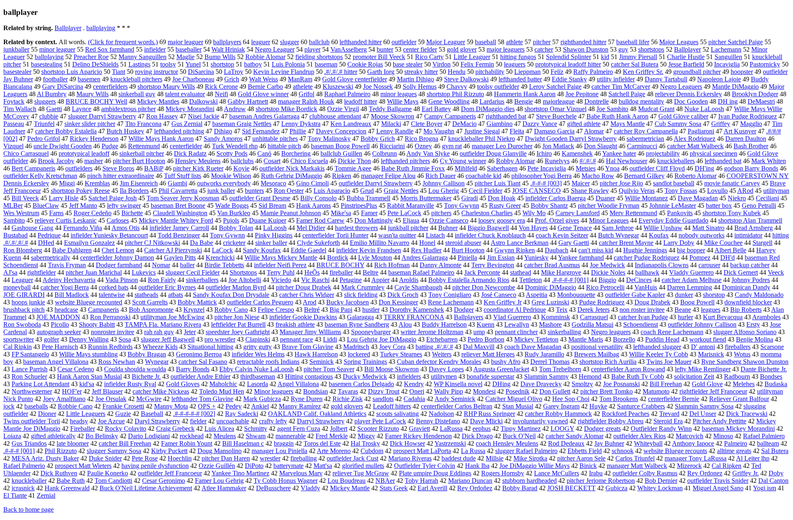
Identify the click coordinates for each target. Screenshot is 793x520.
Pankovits (680, 212)
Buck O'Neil (519, 435)
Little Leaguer (471, 56)
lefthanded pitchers (405, 160)
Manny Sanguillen (142, 56)
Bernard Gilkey (644, 175)
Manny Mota (171, 406)
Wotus (742, 354)
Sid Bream (272, 205)
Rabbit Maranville (410, 205)
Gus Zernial (186, 123)
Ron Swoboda (22, 324)
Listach (435, 235)
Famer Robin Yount (186, 443)
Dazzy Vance (539, 123)
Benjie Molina (754, 339)
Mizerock (689, 465)
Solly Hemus (420, 86)
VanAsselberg (348, 49)
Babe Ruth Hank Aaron (617, 116)
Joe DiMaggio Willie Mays (534, 465)
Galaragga (360, 317)
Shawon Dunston (585, 49)
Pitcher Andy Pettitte (719, 421)
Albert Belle (730, 250)
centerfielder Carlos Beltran (456, 406)
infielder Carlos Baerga (555, 198)
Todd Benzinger (179, 235)
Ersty (753, 324)
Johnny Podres (750, 279)
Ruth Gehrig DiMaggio (291, 175)
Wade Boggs (232, 205)
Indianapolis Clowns (662, 264)
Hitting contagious (309, 376)
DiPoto (254, 465)
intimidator (748, 235)
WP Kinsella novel (458, 383)
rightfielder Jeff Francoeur (713, 391)
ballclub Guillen (341, 153)
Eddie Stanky (569, 79)
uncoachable (232, 421)
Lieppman (527, 71)
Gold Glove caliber (683, 116)
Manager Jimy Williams (310, 331)
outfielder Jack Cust (352, 458)
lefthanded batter (520, 79)
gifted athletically (53, 435)
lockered (359, 354)
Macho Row (598, 175)
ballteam (768, 443)
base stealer (408, 64)
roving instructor (156, 71)
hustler (371, 309)
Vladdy (310, 488)
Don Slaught (600, 146)
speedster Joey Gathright (238, 331)
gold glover (462, 49)
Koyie (241, 168)
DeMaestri (761, 101)
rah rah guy (159, 331)
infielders (409, 376)
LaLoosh (275, 227)
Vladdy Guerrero (691, 272)
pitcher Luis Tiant (497, 183)
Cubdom (372, 450)
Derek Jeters (593, 309)
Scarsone (772, 346)
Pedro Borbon (486, 339)
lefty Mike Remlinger (703, 369)
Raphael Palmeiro (347, 93)
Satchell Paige (626, 93)
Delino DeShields (95, 64)
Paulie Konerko (107, 473)
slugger (289, 41)
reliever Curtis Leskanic (66, 220)
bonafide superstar (490, 376)
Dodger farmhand (119, 264)
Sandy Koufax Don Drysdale (231, 294)
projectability (663, 153)
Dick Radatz (190, 153)
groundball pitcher (697, 71)
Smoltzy (582, 383)
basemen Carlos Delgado (361, 383)
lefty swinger (124, 205)
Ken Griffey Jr (503, 302)
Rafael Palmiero (764, 435)
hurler (685, 317)
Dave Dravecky (541, 383)
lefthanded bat (723, 160)
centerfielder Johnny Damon (117, 257)
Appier (380, 279)
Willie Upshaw (662, 227)
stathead (520, 272)
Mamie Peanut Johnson (290, 212)
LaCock (222, 250)
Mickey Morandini (190, 108)
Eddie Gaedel (308, 250)
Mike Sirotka (530, 458)
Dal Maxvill (478, 346)
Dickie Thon (354, 160)
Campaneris (103, 309)
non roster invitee (642, 309)
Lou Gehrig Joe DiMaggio (381, 339)
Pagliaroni (701, 131)
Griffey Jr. (745, 473)
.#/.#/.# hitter (340, 71)
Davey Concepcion (341, 131)
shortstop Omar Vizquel (555, 108)
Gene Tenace (575, 227)
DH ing (728, 101)
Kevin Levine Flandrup (283, 71)
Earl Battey (436, 108)
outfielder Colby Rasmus (645, 473)
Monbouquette (576, 294)
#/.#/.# (587, 160)
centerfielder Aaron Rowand (628, 369)
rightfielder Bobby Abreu (610, 421)
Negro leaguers (611, 331)
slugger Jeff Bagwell (168, 339)
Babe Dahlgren (72, 250)
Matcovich (689, 435)
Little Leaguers (85, 413)
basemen (89, 79)
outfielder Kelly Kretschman (40, 175)
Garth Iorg (380, 71)
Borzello (624, 339)
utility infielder (616, 79)
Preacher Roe (91, 56)
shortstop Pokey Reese (80, 190)
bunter (385, 49)
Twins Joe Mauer (668, 361)
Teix (561, 309)
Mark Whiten (768, 160)
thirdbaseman (257, 376)
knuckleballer (29, 480)
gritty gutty (257, 346)
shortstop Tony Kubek (732, 212)
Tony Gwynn (461, 205)
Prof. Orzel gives (557, 220)
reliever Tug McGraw (360, 473)
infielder (155, 49)
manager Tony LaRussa (696, 458)
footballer (55, 79)
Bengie (523, 101)
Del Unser (702, 413)
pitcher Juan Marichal (94, 272)
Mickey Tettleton (536, 339)
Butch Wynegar (618, 235)
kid (605, 56)
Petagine (351, 279)
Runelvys (557, 160)
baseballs (36, 406)
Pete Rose (145, 458)
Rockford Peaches (625, 413)
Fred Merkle (332, 435)
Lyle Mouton (375, 257)
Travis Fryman (67, 264)
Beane (682, 309)
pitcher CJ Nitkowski (152, 242)
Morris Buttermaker (425, 198)
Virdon (441, 64)
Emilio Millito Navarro (379, 242)
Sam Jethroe (618, 227)
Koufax (659, 235)
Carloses (118, 220)
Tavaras (348, 391)
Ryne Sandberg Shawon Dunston (744, 361)
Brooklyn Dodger (755, 93)
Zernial (46, 495)
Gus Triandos (29, 443)
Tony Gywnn (227, 235)
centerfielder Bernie (673, 398)
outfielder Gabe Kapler (635, 294)
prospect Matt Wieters (83, 465)
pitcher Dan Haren (226, 458)
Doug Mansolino (219, 450)
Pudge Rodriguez (601, 302)
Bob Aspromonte (151, 309)
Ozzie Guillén (217, 465)
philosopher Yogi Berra (541, 175)
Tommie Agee (353, 168)
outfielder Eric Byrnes (167, 287)
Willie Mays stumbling (88, 354)
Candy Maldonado (759, 294)
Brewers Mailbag (596, 354)
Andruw (235, 108)
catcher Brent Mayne (626, 242)
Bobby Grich (378, 138)
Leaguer (22, 279)
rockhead (192, 435)
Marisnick (711, 354)
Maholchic (223, 383)
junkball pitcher (408, 227)
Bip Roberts (746, 309)
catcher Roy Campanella (646, 131)
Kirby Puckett (169, 450)
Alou (405, 324)
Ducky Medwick (365, 376)
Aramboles (766, 317)
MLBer (13, 205)
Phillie (298, 131)
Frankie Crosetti (123, 406)
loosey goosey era (501, 220)
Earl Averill (432, 488)
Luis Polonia (288, 64)
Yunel (193, 64)
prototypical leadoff (84, 153)
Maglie (185, 56)
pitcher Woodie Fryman (608, 205)
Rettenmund (144, 146)
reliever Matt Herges (488, 354)
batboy (253, 64)
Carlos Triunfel (635, 458)
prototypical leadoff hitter (568, 64)
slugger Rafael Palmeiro (526, 450)
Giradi (469, 198)
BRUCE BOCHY (340, 264)
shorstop (714, 294)
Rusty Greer (505, 205)
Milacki (391, 123)
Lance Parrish (29, 369)
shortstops (651, 49)
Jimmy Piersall (638, 56)
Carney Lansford (578, 212)
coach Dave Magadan (532, 346)
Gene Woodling (449, 101)
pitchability (489, 71)
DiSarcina (201, 71)
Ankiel (260, 406)
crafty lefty (273, 421)
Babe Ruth (71, 480)
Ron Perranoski (110, 317)
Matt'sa (322, 465)
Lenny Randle (394, 131)
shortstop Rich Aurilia (607, 361)
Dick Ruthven (58, 473)
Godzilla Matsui (592, 324)
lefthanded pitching (179, 131)
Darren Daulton (745, 138)
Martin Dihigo (415, 79)
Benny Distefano (438, 421)
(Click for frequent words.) (123, 41)
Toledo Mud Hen (221, 391)
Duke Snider (105, 458)
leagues (710, 309)
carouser (709, 264)
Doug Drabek (652, 302)
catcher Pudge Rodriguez (646, 257)
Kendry (414, 383)
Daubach (556, 250)
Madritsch (356, 346)
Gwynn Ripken (514, 250)
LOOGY (562, 428)
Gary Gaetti (573, 242)
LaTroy (233, 71)
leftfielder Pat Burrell (238, 324)
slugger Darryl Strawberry (102, 116)
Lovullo (717, 190)
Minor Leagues (609, 220)
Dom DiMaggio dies (488, 108)
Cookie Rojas (365, 64)
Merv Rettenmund (633, 212)
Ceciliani (767, 198)
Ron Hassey (162, 116)
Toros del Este (322, 443)
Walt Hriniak (228, 49)
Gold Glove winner (263, 93)
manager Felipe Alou (388, 175)
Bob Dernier (661, 480)
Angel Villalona (298, 383)
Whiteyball (648, 443)
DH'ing (704, 168)
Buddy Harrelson (444, 324)
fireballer (341, 272)
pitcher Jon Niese (236, 317)
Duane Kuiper (267, 220)
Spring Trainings (365, 361)
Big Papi (341, 309)
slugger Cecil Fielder (193, 272)
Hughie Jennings (645, 250)
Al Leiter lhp (752, 458)
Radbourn (737, 376)
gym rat (452, 146)
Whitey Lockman (660, 488)
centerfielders (110, 86)
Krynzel (193, 309)
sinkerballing (564, 331)
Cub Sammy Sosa (678, 123)
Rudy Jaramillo (544, 354)
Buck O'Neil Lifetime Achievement (146, 488)
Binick (588, 465)
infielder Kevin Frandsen (368, 250)
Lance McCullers (556, 473)
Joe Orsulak (110, 398)
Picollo (60, 324)
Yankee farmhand (581, 257)
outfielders (79, 168)
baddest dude (459, 458)
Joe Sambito (612, 108)
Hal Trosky (365, 443)
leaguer (260, 41)
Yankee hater (619, 153)
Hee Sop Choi (570, 398)
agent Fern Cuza (298, 428)
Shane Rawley (590, 190)
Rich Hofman (392, 264)
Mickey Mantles (158, 101)
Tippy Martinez (521, 428)
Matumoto (656, 391)
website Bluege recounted (88, 302)
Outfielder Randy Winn (661, 428)
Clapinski (257, 339)
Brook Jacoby (56, 160)
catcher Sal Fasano (202, 361)
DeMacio (464, 123)
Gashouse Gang (32, 227)
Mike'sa (341, 212)
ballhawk (647, 272)
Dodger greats (602, 428)
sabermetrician (645, 138)
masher (93, 160)
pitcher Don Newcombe (483, 287)
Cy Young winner (463, 160)
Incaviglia (727, 64)
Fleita (517, 131)
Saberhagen (502, 168)
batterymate (288, 465)
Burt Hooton (467, 250)
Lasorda (257, 383)
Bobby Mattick (197, 302)
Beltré (312, 309)
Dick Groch (402, 294)
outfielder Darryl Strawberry (376, 183)
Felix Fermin (477, 64)
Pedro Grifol (43, 138)
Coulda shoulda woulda (135, 369)
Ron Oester (289, 190)
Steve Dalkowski (466, 79)
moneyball (17, 287)
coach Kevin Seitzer (562, 235)
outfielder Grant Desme (259, 198)
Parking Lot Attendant (40, 383)
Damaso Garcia (554, 131)
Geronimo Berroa (199, 354)
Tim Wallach (19, 108)
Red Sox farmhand (109, 49)
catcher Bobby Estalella (66, 131)
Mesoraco (273, 183)
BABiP (153, 168)
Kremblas (97, 183)
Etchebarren (442, 339)
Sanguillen (728, 56)
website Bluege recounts (675, 450)
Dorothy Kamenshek (416, 309)
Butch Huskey (125, 131)
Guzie (123, 413)
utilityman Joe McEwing (172, 317)
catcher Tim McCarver (620, 86)
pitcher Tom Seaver (329, 369)
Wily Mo (534, 212)
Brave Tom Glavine (307, 346)
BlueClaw (46, 205)
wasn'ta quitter (397, 235)
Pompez (699, 257)
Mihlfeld (466, 168)
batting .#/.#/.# (434, 346)
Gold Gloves (182, 383)
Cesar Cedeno (75, 369)
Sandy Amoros (223, 138)
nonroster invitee (112, 331)
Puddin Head (662, 339)
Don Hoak (501, 198)
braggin (284, 443)
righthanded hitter (583, 41)
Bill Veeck (25, 198)
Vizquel (13, 146)
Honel (427, 242)
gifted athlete (584, 123)
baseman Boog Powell (340, 146)
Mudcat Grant (656, 108)
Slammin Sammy (546, 376)
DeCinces (639, 279)
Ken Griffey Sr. (643, 71)
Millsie (494, 458)
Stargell (762, 242)
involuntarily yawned (540, 421)
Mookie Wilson (231, 175)
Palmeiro (735, 443)
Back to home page (28, 509)
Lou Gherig (443, 190)
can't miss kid (595, 250)
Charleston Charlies (487, 212)
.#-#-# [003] (546, 183)
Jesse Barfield (686, 64)
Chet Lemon (118, 250)
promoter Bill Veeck (379, 56)
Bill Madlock (72, 294)
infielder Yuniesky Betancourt (109, 235)
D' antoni (703, 346)
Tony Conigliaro (449, 294)
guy (623, 49)
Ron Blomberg (22, 250)
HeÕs (312, 272)
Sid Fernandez (261, 131)
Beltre (370, 272)
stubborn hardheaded (529, 480)
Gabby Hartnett (248, 101)
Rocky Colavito (125, 428)
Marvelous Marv (301, 473)
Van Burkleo (233, 212)
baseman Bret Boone (178, 205)
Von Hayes (533, 227)
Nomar (161, 264)
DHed (46, 242)
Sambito (14, 220)
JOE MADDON (58, 317)
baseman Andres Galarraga (264, 116)
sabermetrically (50, 257)
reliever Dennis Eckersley (688, 93)
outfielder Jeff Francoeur (170, 473)
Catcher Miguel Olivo (513, 398)
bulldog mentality (641, 101)
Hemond (590, 376)
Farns (56, 212)
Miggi (67, 183)
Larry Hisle (63, 198)
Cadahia (414, 398)
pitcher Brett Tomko (606, 391)
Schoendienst (640, 324)
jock (8, 406)
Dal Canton (773, 480)
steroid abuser (463, 242)
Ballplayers (468, 317)
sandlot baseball (673, 183)
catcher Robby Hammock (558, 413)
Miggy (366, 435)
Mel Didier (311, 227)
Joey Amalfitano (64, 398)
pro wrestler (219, 339)
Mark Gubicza (262, 398)
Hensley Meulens (198, 160)
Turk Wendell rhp (235, 146)
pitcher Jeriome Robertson (601, 480)
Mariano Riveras (410, 458)
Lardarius (492, 101)
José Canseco (498, 294)
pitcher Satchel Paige (735, 41)
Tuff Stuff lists (182, 175)
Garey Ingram (561, 406)
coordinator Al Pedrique (515, 309)
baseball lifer (632, 41)
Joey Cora (392, 346)
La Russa (473, 450)
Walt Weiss (263, 79)
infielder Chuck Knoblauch (490, 235)
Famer (369, 212)
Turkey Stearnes (401, 354)
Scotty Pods (231, 153)
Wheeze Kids (160, 346)
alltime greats (734, 450)
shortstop (222, 64)
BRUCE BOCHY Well (96, 101)
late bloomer (73, 443)
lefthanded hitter (361, 41)
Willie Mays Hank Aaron (161, 138)
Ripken (341, 175)
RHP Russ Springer (489, 413)
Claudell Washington (180, 212)
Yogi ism (764, 488)
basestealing (46, 64)
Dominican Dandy (746, 287)
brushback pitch (24, 309)
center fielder (420, 49)
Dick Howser (407, 443)
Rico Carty (429, 56)
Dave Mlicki (486, 421)
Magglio (751, 123)
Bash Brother (751, 146)
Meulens (225, 435)
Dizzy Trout (383, 391)
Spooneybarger (371, 331)
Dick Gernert (741, 272)
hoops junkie (28, 302)
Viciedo (281, 279)
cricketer (234, 242)
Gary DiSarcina (62, 86)
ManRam (300, 79)
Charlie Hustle (686, 56)
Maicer (581, 183)
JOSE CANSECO (536, 190)
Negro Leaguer (274, 49)
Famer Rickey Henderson (418, 435)
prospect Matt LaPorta (422, 450)
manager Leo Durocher (502, 146)
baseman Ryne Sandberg (357, 324)
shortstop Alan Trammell (750, 220)
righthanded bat (506, 116)
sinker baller (271, 242)
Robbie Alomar (265, 56)
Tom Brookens (618, 398)
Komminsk (555, 317)
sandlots (383, 398)
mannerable (290, 435)
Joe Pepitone (581, 93)
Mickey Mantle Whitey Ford (176, 220)
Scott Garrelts (150, 302)
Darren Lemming (689, 287)
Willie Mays (402, 101)
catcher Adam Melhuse (692, 279)
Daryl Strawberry (157, 421)
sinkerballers (202, 279)
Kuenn (485, 324)
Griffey (720, 123)
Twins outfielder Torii (31, 421)
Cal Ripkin (17, 346)
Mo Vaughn (438, 131)
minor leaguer (57, 49)
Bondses (771, 376)
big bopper (691, 250)
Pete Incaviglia (546, 168)
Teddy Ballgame (390, 108)
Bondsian (315, 391)
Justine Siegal (482, 131)
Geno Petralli (759, 205)
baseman (326, 64)
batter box (719, 205)
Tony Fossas (681, 190)
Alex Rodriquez (694, 138)
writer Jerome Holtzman (432, 331)
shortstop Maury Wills (166, 86)
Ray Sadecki (241, 413)
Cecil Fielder (485, 190)
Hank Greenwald (67, 488)
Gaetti (54, 108)
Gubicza (616, 488)
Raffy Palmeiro (593, 71)
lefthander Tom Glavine (202, 398)
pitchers (441, 212)
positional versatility (597, 346)
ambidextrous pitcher (128, 108)
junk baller (221, 190)
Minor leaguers (273, 391)
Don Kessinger (398, 302)
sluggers (45, 101)
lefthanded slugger (657, 346)
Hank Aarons (313, 205)
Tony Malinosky (329, 138)
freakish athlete (295, 324)
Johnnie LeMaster (672, 205)
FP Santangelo (30, 354)
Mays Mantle (627, 123)
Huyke (598, 406)
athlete (514, 41)
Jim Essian (501, 257)
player (312, 49)
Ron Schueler (29, 376)
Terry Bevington (492, 264)
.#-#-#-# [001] (570, 279)
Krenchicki (220, 257)
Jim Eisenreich (139, 183)
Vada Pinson (121, 279)
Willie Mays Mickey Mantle (281, 257)
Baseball (152, 413)
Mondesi (484, 391)
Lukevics (144, 272)
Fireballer (82, 428)
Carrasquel (594, 317)
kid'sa (86, 383)
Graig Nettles (401, 190)
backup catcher (749, 264)
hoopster (742, 71)
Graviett (419, 428)
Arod (309, 302)
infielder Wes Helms (258, 354)
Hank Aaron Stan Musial (89, 376)
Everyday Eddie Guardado (673, 220)
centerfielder (186, 146)
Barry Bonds (192, 369)
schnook (623, 450)
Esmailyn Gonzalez (89, 242)
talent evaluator (185, 93)
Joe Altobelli (244, 279)
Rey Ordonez (704, 473)
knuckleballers (676, 160)
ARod (745, 190)
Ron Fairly (162, 279)
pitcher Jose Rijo (621, 183)
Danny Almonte (440, 264)
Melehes (744, 383)
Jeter (190, 331)
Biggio (607, 279)
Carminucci (642, 146)
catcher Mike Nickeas (161, 391)
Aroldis (408, 279)
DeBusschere (273, 488)
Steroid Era (668, 421)
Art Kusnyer (740, 131)
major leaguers (506, 49)
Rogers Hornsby (502, 473)
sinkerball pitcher (141, 153)
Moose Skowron (392, 116)
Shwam (256, 435)
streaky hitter (421, 71)
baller (187, 264)
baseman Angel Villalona (55, 361)
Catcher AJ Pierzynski (173, 250)
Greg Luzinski (550, 302)
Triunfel (44, 123)
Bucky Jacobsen (347, 302)
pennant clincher (516, 331)
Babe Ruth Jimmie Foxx (413, 168)
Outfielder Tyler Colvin (424, 465)
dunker (684, 294)
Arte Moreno (334, 450)
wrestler (270, 458)
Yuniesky (536, 257)
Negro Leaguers (681, 86)
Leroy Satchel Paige (555, 86)
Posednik (517, 391)
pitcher (542, 41)
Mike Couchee (723, 242)
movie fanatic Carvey (732, 183)
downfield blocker (748, 302)
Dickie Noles (608, 272)
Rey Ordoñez (474, 488)
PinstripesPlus (359, 205)
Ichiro (544, 153)
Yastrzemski (450, 443)
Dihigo (223, 131)
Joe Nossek (378, 86)
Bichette (132, 212)
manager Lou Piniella (279, 450)
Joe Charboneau (193, 79)
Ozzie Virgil (343, 108)
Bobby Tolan (236, 227)
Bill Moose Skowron (391, 369)
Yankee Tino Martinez (240, 473)
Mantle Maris (585, 339)
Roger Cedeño (93, 212)
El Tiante (15, 495)
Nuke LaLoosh (704, 108)
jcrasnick (23, 488)
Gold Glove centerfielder (354, 79)
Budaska (776, 383)
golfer (51, 339)
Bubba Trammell (368, 198)
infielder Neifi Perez (280, 264)
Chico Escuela (309, 160)
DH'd (727, 257)
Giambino (500, 123)
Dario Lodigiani (149, 435)
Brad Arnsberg (753, 227)
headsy (79, 421)
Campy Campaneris (450, 116)
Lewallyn (516, 324)
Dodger (464, 309)
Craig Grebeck (175, 428)
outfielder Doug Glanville (493, 153)
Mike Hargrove (561, 272)
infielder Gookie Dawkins (303, 317)
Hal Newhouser (626, 160)
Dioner (47, 413)
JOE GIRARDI (24, 294)
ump (479, 331)
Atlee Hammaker (224, 488)
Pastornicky (765, 64)
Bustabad (15, 235)
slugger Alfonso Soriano (744, 331)
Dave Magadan (698, 198)
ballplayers (227, 41)
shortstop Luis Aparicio (71, 71)
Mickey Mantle (350, 488)
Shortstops (243, 272)
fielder (198, 421)
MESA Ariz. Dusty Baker (45, 458)
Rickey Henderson (94, 138)
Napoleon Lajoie (719, 79)
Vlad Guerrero (512, 317)
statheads (146, 294)
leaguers (514, 64)
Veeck (776, 272)
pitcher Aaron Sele (581, 458)
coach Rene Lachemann (672, 331)
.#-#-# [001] (19, 450)
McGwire (148, 398)
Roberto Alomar (695, 175)
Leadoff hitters (392, 406)
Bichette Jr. (146, 376)
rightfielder (41, 272)
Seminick (321, 361)
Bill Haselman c (243, 443)
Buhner (448, 227)
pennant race (296, 339)
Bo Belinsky (101, 435)
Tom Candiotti (113, 480)
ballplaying (100, 27)
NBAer (385, 480)
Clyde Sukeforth (318, 242)
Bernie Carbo (265, 86)
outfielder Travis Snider (717, 480)
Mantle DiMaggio (735, 86)
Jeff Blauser (107, 391)
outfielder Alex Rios (639, 435)
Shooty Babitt (97, 324)
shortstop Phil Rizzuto (455, 93)
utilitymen (444, 376)
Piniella (467, 257)
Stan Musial (517, 406)
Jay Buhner (609, 443)
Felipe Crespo (276, 309)
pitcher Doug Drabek (303, 287)
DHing (501, 383)
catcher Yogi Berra (64, 287)
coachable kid (483, 175)
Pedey (234, 406)
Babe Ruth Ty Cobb (637, 376)
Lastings (139, 64)
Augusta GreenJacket (501, 369)
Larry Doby (678, 242)
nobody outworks (701, 235)
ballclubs (242, 160)
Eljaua (411, 220)
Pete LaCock (404, 212)
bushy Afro (505, 361)
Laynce (81, 108)
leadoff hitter (360, 101)
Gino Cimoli (312, 183)
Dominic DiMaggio (550, 287)
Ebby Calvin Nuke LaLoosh (256, 369)
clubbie (48, 116)
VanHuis (645, 287)
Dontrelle (596, 101)
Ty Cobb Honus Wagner (286, 480)
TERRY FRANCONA (414, 317)
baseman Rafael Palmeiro (421, 272)
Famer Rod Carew (320, 220)
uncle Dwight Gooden (62, 146)
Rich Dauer (440, 175)
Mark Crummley (363, 287)
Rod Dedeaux (566, 443)
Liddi (330, 339)
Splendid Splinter (568, 56)
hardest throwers (356, 227)
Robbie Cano (75, 406)
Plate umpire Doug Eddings (435, 473)
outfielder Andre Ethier (200, 376)
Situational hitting (210, 346)
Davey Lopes (446, 369)
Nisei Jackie (203, 116)
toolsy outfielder (498, 86)
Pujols (231, 220)
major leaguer (185, 41)
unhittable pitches (275, 138)
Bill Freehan (666, 383)
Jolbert (338, 428)
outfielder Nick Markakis (292, 168)
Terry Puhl (280, 272)
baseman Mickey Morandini (738, 428)
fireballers (737, 346)
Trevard (669, 413)
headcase (66, 309)
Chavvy (456, 86)
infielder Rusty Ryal (130, 383)
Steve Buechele (556, 116)
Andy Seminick (454, 398)
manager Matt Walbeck (637, 465)
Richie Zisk (347, 398)
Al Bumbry (51, 93)
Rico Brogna (421, 138)
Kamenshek (577, 153)
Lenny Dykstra (301, 123)
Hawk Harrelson (316, 354)
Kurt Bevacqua (723, 317)
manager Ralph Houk (306, 101)
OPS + (207, 406)
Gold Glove (707, 383)
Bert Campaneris (33, 168)
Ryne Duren (307, 398)
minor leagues (398, 93)
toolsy (168, 64)
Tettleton (530, 279)
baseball (485, 41)
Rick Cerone (221, 86)
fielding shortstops (319, 56)
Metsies (586, 168)
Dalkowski (203, 101)
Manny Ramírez (300, 406)
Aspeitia (536, 294)
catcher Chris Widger (306, 294)
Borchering (296, 153)
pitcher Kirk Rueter (198, 168)
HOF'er (72, 391)
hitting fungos (518, 56)
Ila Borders (134, 190)
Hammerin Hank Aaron (525, 93)
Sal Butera (774, 450)
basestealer (17, 71)
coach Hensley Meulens (507, 443)
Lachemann (726, 49)
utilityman (776, 190)
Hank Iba (477, 465)
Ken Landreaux (350, 123)
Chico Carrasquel (26, 153)
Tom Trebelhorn (560, 369)
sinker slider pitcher (89, 123)
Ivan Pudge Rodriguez (747, 116)
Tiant (118, 71)
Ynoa (612, 168)
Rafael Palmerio (24, 465)
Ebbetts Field (584, 450)
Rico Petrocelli (605, 287)
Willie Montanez (646, 198)
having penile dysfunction (155, 465)
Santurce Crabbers (641, 406)
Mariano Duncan (470, 480)
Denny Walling (89, 339)
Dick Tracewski (746, 413)
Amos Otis (126, 227)
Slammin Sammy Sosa (704, 406)
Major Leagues (678, 41)
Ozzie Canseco (448, 220)
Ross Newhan (116, 361)
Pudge (110, 146)
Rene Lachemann (451, 302)
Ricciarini (392, 146)
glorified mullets (363, 465)
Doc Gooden (691, 101)
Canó (264, 153)
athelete (303, 86)
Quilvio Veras (637, 190)
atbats (175, 294)
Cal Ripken (726, 465)
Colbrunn (384, 153)
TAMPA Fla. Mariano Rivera (163, 324)
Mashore (550, 324)
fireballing (303, 458)
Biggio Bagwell (488, 227)
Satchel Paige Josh (112, 198)
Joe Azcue (111, 421)
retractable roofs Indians (268, 361)
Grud (367, 190)
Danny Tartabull (666, 79)
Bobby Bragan (147, 354)
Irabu (596, 473)
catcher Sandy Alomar (574, 435)
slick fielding (361, 294)
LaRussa (451, 428)
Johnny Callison (444, 183)
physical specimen (713, 153)
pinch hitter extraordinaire (120, 175)
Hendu (456, 71)
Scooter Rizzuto (378, 428)
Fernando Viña (82, 227)
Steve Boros (118, 168)
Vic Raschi (315, 279)
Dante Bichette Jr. (764, 369)
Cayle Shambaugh (418, 287)
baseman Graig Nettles (241, 123)
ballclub (319, 41)
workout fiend (707, 339)
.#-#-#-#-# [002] (194, 413)
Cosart (272, 160)
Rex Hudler (426, 250)
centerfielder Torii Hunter (335, 235)
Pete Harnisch (60, 346)
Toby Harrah (421, 480)
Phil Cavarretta (178, 190)
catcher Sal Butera (634, 64)
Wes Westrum (21, 212)
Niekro (737, 198)
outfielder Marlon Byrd (236, 287)
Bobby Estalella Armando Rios (468, 279)
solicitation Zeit (694, 376)
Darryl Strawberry (320, 421)
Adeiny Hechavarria (69, 279)
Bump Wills (219, 56)
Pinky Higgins (273, 235)
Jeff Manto (83, 205)
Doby (776, 473)
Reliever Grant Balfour (739, 398)
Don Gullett (554, 391)
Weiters (441, 354)
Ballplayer (68, 27)
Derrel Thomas (550, 361)
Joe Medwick (607, 264)
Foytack (13, 101)
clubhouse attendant (335, 116)
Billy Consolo (318, 198)
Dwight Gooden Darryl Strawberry (571, 138)
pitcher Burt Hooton (139, 160)
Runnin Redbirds (110, 346)
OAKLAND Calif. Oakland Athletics (317, 413)
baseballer (189, 49)
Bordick (337, 257)
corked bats (113, 287)
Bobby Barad (519, 488)
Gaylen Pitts (180, 257)
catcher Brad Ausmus (552, 264)
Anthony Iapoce (693, 443)
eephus (481, 428)
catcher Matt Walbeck (695, 146)
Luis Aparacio (331, 190)
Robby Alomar (515, 160)
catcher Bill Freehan (125, 443)
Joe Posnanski (621, 383)
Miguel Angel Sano (718, 488)
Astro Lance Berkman (519, 242)
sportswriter (18, 339)
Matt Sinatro (708, 227)
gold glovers (347, 406)
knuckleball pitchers (136, 79)
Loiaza (12, 435)
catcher (543, 49)
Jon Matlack (558, 146)
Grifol (306, 93)
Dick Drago (477, 435)
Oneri (416, 391)
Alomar (594, 131)
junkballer (16, 49)
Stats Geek (394, 488)
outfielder (404, 41)
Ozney (423, 146)
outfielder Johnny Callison (702, 324)
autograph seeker (59, 331)
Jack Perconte (482, 272)
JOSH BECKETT (571, 488)
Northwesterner (32, 391)
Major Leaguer (445, 41)
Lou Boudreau (347, 480)
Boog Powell (697, 302)
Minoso (723, 435)
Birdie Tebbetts (224, 264)
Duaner (605, 198)
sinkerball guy (137, 93)
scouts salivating (397, 413)
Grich (231, 79)
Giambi (177, 183)
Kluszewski (338, 86)
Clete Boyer (426, 123)
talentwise (112, 294)
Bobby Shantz (549, 205)
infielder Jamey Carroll (179, 227)
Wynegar (157, 361)
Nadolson (441, 413)
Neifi (221, 93)
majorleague (559, 101)
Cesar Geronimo (163, 480)
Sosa (125, 339)
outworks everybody (224, 183)
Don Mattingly (373, 220)
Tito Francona (143, 123)
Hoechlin (180, 458)
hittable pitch (284, 146)
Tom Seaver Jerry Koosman (183, 198)
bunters (254, 190)
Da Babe (201, 242)
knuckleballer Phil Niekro (481, 138)
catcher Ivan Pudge (643, 317)
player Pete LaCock (380, 421)
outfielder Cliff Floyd (657, 168)
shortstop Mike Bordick (286, 108)
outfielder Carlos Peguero (260, 302)
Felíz (557, 71)
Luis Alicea (219, 428)
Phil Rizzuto (61, 450)
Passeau (13, 123)
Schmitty (255, 428)
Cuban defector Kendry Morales (439, 361)
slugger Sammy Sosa (114, 450)
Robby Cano (231, 309)
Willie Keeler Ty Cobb (658, 354)
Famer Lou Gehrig (219, 480)
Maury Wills (92, 93)
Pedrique (49, 235)
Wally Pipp (448, 391)
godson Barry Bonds (751, 168)
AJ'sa (10, 272)
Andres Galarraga (424, 257)
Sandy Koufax (262, 250)
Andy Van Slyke (428, 153)
